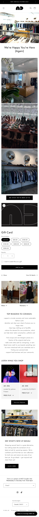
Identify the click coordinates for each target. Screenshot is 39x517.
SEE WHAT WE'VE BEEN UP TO (19, 198)
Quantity (3, 252)
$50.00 (15, 240)
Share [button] (5, 275)
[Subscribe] (33, 485)
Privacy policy (14, 510)
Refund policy (23, 510)
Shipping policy (32, 510)
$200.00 (16, 244)
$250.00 (26, 244)
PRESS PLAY (7, 395)
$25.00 (5, 240)
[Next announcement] (36, 2)
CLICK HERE (12, 466)
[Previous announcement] (3, 2)
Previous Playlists (19, 402)
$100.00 (24, 240)
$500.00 (6, 248)
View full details (30, 275)
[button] (4, 8)
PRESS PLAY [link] (25, 393)
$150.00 (6, 244)
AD (8, 510)
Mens (3, 306)
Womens (23, 306)
